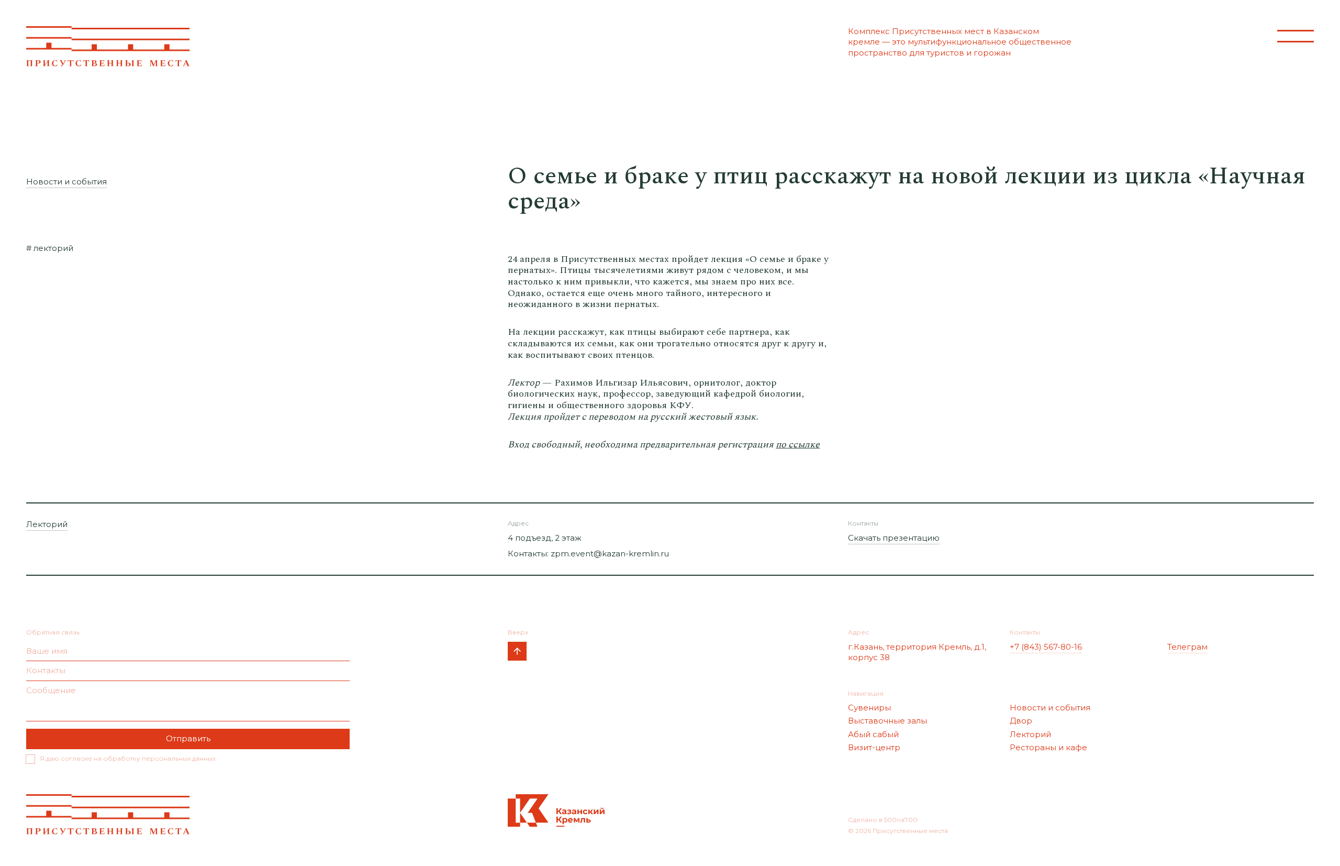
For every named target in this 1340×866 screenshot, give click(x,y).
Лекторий (47, 524)
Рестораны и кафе (1048, 747)
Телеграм (1187, 647)
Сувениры (869, 707)
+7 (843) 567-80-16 (1046, 647)
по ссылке (798, 444)
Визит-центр (874, 747)
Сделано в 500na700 (883, 820)
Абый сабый (873, 734)
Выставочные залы (887, 721)
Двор (1021, 721)
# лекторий (49, 248)
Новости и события (66, 182)
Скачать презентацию (894, 538)
